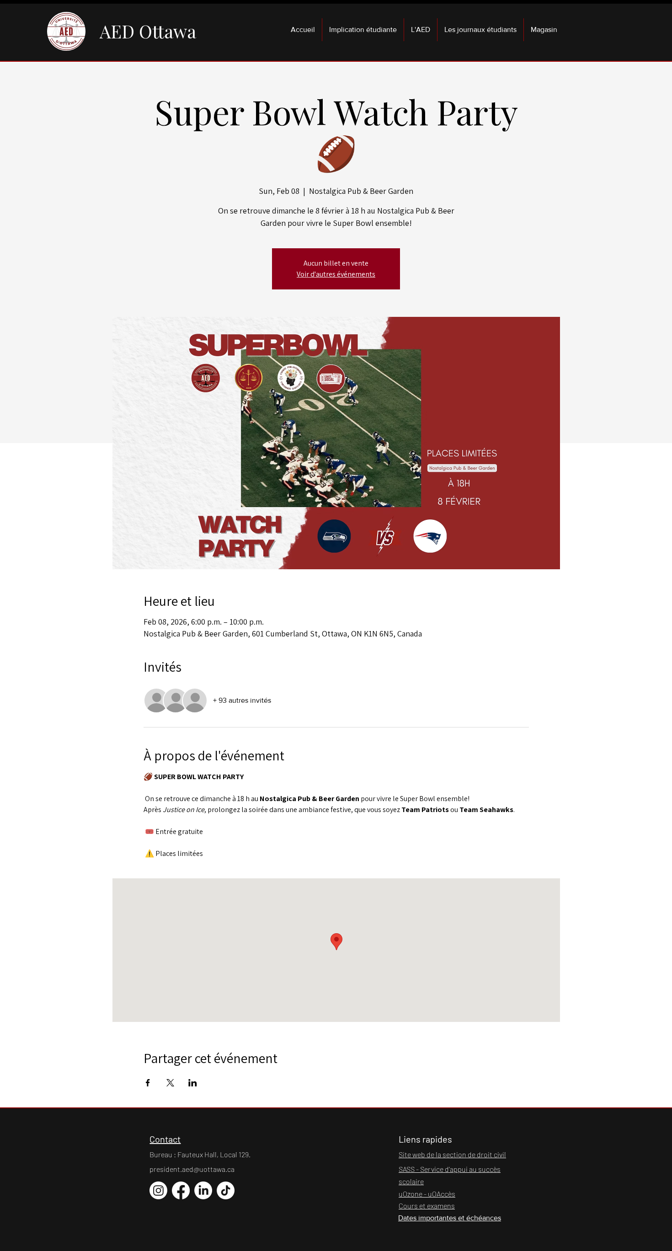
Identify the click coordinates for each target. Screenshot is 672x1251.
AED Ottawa (148, 31)
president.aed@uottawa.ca (192, 1169)
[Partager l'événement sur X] (170, 1082)
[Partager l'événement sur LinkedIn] (192, 1082)
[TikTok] (226, 1190)
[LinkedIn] (203, 1190)
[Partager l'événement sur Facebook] (148, 1082)
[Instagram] (158, 1190)
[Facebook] (181, 1190)
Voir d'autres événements (336, 274)
